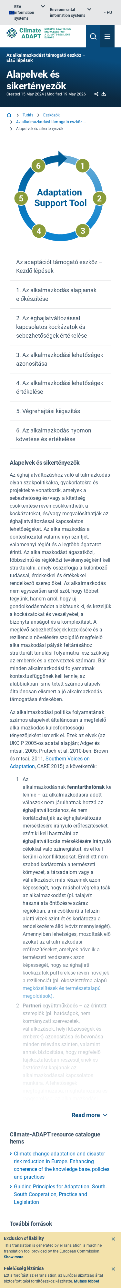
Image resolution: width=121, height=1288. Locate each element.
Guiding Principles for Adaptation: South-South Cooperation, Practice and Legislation (60, 1194)
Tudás (28, 115)
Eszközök (51, 115)
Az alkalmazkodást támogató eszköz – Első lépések (51, 122)
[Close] (113, 1239)
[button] (60, 267)
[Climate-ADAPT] (43, 33)
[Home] (9, 115)
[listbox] (26, 12)
